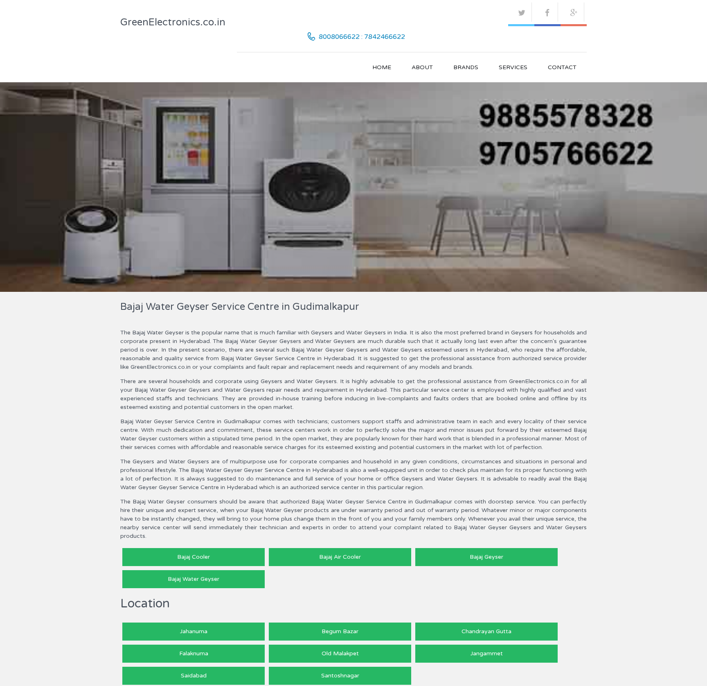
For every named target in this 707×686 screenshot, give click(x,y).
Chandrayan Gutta (486, 631)
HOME (381, 67)
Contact (562, 67)
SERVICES (513, 67)
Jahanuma (193, 631)
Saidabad (194, 675)
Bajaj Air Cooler (340, 556)
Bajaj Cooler (193, 556)
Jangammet (487, 653)
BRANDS (465, 67)
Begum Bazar (340, 631)
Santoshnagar (340, 675)
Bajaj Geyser (486, 556)
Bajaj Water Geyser (193, 578)
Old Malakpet (340, 653)
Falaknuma (193, 653)
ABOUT (422, 67)
